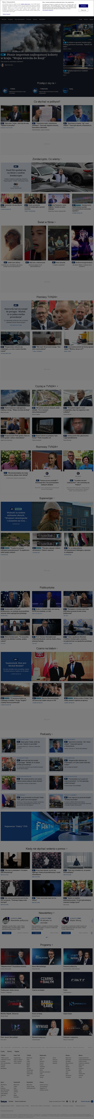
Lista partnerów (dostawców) (48, 10)
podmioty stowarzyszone (25, 4)
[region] (47, 8)
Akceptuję (83, 5)
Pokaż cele (83, 10)
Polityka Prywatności (6, 14)
